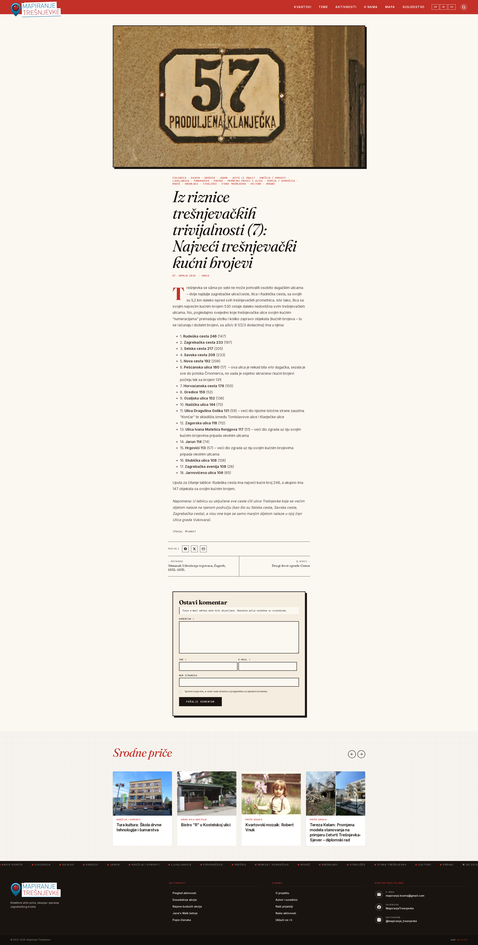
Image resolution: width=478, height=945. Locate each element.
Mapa (390, 7)
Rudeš (176, 183)
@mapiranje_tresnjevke (401, 921)
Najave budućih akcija (187, 906)
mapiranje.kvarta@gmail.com (405, 895)
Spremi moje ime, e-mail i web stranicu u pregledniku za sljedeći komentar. (226, 691)
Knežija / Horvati (273, 177)
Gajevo (195, 177)
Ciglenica (179, 177)
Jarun (224, 177)
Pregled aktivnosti (184, 893)
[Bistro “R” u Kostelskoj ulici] (206, 793)
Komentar (186, 619)
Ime (183, 659)
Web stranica (188, 675)
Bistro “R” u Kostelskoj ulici (205, 824)
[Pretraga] (464, 7)
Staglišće (210, 183)
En (435, 7)
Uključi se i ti (284, 919)
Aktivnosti (345, 7)
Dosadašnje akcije (185, 899)
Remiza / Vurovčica (281, 180)
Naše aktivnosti (286, 913)
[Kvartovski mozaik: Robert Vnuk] (271, 793)
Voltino (256, 183)
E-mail (244, 659)
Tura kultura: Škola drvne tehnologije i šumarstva (139, 827)
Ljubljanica (181, 180)
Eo (452, 7)
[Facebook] (185, 548)
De (443, 7)
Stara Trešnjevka (233, 183)
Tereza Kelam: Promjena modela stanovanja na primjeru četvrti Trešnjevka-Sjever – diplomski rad (335, 832)
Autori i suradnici (287, 899)
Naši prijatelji (284, 906)
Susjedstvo (414, 7)
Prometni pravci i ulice (245, 180)
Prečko (218, 180)
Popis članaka (182, 919)
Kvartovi (302, 7)
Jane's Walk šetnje (185, 913)
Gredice (210, 177)
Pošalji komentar (200, 701)
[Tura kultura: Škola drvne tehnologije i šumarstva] (142, 793)
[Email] (203, 548)
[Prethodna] (352, 754)
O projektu (282, 893)
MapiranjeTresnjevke (400, 908)
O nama (371, 7)
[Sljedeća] (361, 754)
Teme (323, 7)
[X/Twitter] (194, 548)
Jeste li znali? (243, 177)
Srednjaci (192, 183)
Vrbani (270, 183)
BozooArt (462, 939)
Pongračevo (201, 180)
